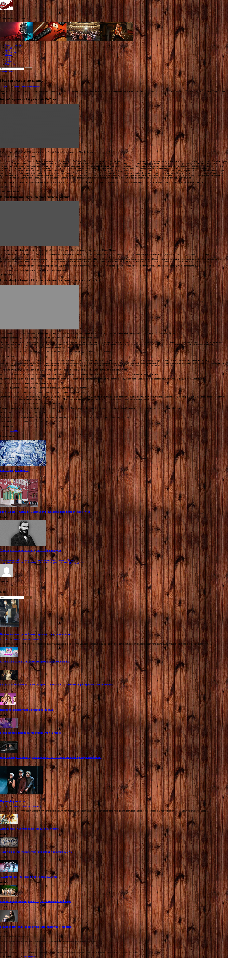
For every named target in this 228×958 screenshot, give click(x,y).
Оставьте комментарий (31, 87)
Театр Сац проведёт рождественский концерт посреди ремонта (36, 851)
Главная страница (13, 45)
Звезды (8, 62)
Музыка (8, 54)
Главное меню (6, 71)
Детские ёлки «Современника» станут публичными (29, 828)
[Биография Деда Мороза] (23, 465)
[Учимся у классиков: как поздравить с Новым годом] (23, 545)
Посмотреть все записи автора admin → (18, 587)
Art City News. (6, 14)
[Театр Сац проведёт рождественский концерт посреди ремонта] (9, 847)
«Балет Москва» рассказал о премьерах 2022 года (28, 876)
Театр (7, 59)
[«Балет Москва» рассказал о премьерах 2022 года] (9, 871)
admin (16, 87)
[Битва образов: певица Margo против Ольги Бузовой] (9, 727)
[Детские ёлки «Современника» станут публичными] (9, 823)
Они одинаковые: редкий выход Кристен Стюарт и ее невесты (35, 634)
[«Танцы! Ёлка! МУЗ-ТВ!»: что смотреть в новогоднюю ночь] (9, 656)
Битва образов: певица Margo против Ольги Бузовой (30, 732)
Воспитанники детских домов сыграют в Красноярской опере (35, 901)
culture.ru (14, 431)
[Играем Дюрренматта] (21, 794)
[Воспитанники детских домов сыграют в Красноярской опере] (9, 896)
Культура (9, 47)
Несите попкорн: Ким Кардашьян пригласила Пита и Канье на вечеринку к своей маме (50, 757)
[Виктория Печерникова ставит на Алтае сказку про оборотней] (9, 921)
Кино (7, 50)
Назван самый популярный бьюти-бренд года (26, 709)
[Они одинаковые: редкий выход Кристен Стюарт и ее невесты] (9, 626)
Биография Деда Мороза (14, 470)
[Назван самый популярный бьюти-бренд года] (8, 705)
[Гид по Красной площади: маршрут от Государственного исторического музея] (19, 506)
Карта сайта (10, 64)
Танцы (8, 57)
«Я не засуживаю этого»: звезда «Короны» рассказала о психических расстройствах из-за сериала (56, 684)
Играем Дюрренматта (12, 801)
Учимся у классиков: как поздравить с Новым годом (30, 550)
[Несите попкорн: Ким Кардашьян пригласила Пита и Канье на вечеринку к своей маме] (9, 752)
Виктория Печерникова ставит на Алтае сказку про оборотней (36, 926)
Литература (10, 52)
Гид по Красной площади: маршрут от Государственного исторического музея (45, 511)
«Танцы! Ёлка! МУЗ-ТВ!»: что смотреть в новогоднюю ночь (35, 661)
